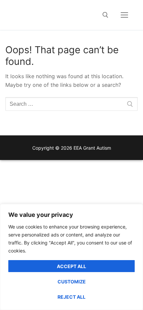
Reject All (71, 297)
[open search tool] (105, 15)
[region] (71, 257)
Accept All (71, 266)
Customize (72, 281)
